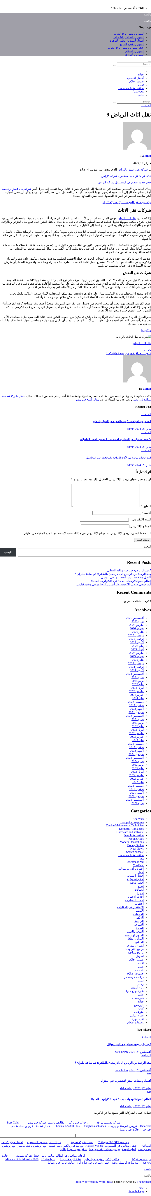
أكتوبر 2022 (137, 750)
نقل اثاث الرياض (126, 218)
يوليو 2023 (137, 719)
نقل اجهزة (137, 1018)
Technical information (131, 88)
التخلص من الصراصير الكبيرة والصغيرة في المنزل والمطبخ (122, 421)
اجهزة (140, 893)
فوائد (141, 74)
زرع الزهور (137, 987)
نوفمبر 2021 (136, 789)
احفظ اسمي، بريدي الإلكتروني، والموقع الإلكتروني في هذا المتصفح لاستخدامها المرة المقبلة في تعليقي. (85, 533)
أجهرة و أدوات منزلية (131, 868)
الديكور (139, 917)
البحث (147, 546)
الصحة (140, 928)
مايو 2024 (138, 684)
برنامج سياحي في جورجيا (104, 1149)
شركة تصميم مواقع (108, 1122)
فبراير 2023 (137, 736)
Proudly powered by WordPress (93, 1181)
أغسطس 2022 (135, 757)
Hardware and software (130, 832)
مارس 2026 (136, 624)
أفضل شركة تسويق (81, 1142)
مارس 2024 (136, 691)
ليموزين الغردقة (134, 54)
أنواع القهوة (129, 1149)
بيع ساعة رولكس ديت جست (66, 1145)
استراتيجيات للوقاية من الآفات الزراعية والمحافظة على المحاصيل (118, 457)
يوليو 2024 (137, 677)
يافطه (147, 14)
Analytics (138, 91)
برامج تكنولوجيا (134, 949)
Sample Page (136, 1191)
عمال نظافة (43, 1126)
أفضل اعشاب (135, 77)
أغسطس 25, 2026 (140, 1051)
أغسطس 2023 (135, 715)
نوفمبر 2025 (136, 638)
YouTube (138, 865)
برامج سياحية (136, 952)
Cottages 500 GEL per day (113, 1142)
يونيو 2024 (138, 680)
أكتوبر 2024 (137, 670)
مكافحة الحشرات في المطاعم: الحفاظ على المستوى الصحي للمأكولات (115, 439)
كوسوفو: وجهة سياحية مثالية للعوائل (129, 570)
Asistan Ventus (94, 1145)
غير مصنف (137, 998)
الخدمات (146, 105)
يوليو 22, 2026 (142, 1088)
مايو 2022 (138, 768)
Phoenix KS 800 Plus (67, 1126)
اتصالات (139, 889)
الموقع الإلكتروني (140, 526)
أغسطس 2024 (135, 673)
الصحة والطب (135, 931)
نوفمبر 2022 (136, 747)
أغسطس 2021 (135, 799)
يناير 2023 (138, 740)
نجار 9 (147, 349)
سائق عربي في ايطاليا (73, 1149)
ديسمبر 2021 (136, 785)
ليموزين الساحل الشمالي (128, 37)
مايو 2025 (138, 645)
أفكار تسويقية (135, 879)
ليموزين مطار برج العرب (129, 33)
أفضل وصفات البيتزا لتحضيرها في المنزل (126, 577)
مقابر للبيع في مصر (87, 399)
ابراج (141, 886)
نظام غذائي (137, 1015)
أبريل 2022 (137, 771)
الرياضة (139, 921)
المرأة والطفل (135, 938)
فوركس (139, 1005)
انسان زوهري (135, 945)
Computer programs (132, 822)
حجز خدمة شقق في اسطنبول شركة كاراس (124, 182)
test (142, 858)
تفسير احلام (136, 81)
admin (147, 155)
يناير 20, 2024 (143, 428)
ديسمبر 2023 (136, 701)
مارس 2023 (136, 733)
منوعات (139, 1012)
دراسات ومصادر (134, 977)
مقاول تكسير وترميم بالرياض (101, 1159)
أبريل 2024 (137, 687)
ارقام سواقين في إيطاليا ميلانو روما (63, 1155)
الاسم (146, 512)
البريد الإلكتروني (140, 519)
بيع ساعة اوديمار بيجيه (125, 1162)
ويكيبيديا (146, 330)
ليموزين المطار (134, 51)
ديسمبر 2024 (136, 663)
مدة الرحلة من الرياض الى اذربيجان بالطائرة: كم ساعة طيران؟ (113, 573)
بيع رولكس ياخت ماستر (32, 1145)
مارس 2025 (136, 652)
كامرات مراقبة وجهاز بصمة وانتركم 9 (128, 353)
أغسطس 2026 (135, 617)
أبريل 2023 (137, 729)
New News (137, 848)
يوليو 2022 (137, 761)
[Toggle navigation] (149, 61)
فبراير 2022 (137, 778)
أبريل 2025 (137, 649)
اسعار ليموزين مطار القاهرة (127, 40)
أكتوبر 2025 (137, 642)
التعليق (146, 506)
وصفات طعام (135, 1022)
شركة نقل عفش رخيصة (16, 188)
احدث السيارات (134, 900)
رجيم (140, 984)
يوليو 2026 (137, 621)
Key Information (134, 835)
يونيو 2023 (138, 722)
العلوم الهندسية (134, 935)
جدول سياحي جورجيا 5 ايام (93, 1162)
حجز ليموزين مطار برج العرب (126, 47)
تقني (141, 966)
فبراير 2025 (137, 656)
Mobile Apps (136, 838)
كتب (141, 1008)
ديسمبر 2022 (136, 743)
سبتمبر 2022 (136, 754)
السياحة (139, 924)
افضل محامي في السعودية (121, 1145)
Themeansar (144, 1181)
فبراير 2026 (137, 628)
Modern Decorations (132, 842)
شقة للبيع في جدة (70, 1159)
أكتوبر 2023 (137, 708)
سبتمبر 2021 (136, 796)
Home (140, 1188)
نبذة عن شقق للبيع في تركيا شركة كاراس (126, 202)
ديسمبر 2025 (136, 635)
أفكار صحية (137, 882)
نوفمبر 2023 (136, 705)
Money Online (135, 845)
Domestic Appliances (131, 828)
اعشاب (139, 903)
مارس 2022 (136, 775)
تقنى (141, 84)
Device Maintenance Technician (125, 825)
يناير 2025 (138, 659)
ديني (141, 980)
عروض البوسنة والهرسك (123, 1126)
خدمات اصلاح (135, 973)
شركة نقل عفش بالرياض (132, 169)
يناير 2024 (138, 698)
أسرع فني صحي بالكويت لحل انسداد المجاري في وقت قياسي (113, 584)
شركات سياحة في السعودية (44, 1142)
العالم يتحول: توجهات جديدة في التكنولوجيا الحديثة (121, 580)
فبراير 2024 (137, 694)
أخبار (141, 872)
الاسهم (140, 910)
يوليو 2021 (137, 803)
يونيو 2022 (138, 764)
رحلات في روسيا (130, 1129)
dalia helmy (121, 1051)
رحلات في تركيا (78, 1122)
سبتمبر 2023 (136, 712)
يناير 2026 (138, 631)
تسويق (140, 956)
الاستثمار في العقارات (130, 907)
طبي (141, 95)
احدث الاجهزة (135, 896)
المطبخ (139, 942)
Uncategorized (135, 861)
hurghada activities (95, 1126)
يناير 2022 (138, 782)
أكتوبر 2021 (137, 792)
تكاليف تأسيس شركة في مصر (45, 1122)
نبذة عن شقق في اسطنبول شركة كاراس (126, 176)
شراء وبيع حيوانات (133, 991)
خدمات (139, 970)
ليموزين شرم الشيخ (132, 44)
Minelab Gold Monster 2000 (21, 1159)
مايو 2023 (138, 726)
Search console (135, 851)
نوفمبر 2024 (136, 666)
